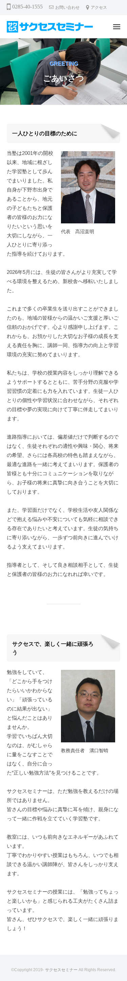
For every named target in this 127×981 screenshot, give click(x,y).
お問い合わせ (67, 7)
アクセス (99, 7)
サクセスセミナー (61, 969)
